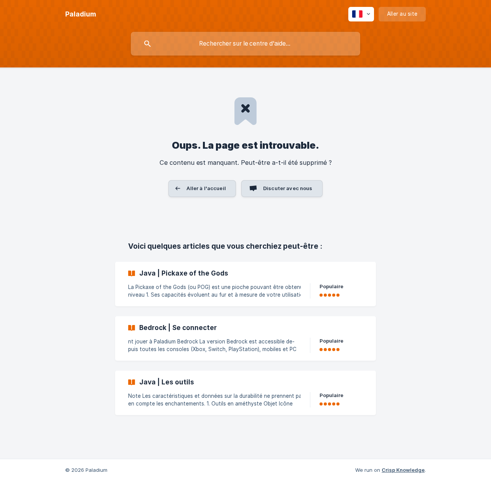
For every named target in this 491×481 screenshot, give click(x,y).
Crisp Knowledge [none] (403, 470)
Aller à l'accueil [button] (206, 188)
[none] (80, 14)
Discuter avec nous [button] (288, 188)
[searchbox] (245, 44)
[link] (245, 284)
